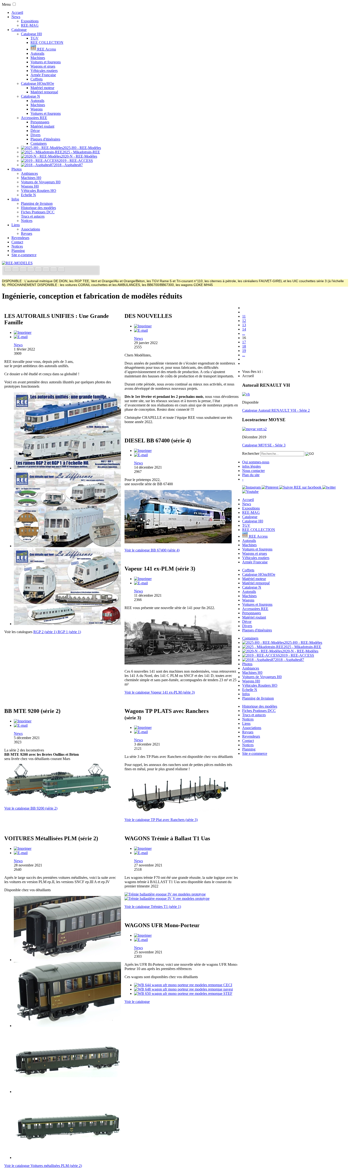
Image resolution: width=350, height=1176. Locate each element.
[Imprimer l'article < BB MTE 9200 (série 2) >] (22, 721)
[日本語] (61, 270)
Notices (26, 221)
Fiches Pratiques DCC (38, 212)
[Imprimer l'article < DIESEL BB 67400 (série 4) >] (143, 451)
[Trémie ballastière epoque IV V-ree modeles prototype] (167, 898)
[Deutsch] (23, 270)
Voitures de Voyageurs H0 (40, 182)
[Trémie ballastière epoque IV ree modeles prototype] (165, 894)
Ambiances (29, 173)
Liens (15, 225)
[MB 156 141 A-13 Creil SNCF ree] (178, 663)
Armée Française (43, 75)
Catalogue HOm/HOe (37, 83)
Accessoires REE (34, 118)
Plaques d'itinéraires (45, 139)
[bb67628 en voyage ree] (178, 542)
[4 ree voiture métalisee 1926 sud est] (67, 1158)
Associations (30, 229)
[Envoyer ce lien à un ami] (21, 337)
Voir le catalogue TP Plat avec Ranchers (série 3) (161, 820)
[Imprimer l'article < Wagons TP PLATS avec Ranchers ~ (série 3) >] (143, 728)
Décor (35, 131)
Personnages (39, 122)
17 (244, 342)
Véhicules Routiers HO (38, 191)
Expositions (30, 21)
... (243, 333)
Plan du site (251, 475)
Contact (17, 242)
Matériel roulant (42, 126)
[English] (16, 270)
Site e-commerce (23, 255)
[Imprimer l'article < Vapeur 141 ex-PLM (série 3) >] (143, 579)
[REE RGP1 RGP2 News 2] (67, 546)
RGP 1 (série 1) (69, 632)
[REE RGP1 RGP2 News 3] (67, 624)
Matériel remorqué (44, 92)
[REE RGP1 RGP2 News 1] (67, 468)
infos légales (251, 466)
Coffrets (36, 79)
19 (244, 351)
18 (244, 346)
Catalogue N (30, 96)
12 (244, 321)
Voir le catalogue (137, 1002)
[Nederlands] (54, 270)
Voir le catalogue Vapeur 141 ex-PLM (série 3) (160, 692)
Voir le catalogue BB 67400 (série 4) (152, 550)
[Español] (38, 270)
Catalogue (19, 30)
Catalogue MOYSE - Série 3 (263, 445)
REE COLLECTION (46, 42)
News (15, 17)
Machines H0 (31, 178)
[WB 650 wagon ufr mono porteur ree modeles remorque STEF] (183, 993)
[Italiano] (31, 270)
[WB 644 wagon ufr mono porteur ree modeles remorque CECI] (183, 985)
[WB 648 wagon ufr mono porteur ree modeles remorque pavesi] (183, 989)
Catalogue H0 (31, 34)
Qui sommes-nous (255, 462)
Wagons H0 (30, 186)
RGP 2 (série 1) (45, 632)
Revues (26, 233)
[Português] (46, 270)
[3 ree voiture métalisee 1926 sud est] (67, 1092)
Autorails (37, 53)
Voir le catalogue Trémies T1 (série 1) (153, 907)
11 (244, 316)
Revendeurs (20, 238)
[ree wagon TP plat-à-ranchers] (178, 812)
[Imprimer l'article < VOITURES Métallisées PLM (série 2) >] (22, 848)
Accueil (17, 12)
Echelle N (28, 195)
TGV (34, 38)
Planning (18, 251)
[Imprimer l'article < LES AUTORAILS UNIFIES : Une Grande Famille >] (22, 332)
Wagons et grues (42, 66)
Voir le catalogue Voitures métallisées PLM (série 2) (43, 1166)
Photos (16, 169)
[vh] (246, 394)
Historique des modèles (38, 208)
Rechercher (250, 453)
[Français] (8, 270)
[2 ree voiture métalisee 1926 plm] (67, 1026)
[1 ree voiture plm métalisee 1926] (67, 960)
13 (244, 325)
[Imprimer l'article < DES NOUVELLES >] (143, 326)
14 (244, 329)
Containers (38, 143)
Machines (37, 58)
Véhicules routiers (44, 71)
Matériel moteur (42, 88)
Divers (35, 135)
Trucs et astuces (33, 216)
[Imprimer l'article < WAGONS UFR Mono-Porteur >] (143, 935)
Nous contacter (253, 471)
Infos (15, 199)
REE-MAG (30, 25)
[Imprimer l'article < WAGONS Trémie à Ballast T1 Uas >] (143, 848)
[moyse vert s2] (254, 429)
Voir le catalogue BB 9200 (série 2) (30, 808)
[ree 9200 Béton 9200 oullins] (57, 800)
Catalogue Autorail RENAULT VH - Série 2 (276, 410)
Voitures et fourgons (45, 62)
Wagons (36, 109)
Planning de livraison (37, 203)
